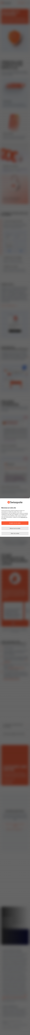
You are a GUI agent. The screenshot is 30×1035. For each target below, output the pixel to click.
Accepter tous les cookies (15, 523)
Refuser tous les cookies (15, 528)
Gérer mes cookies (15, 533)
